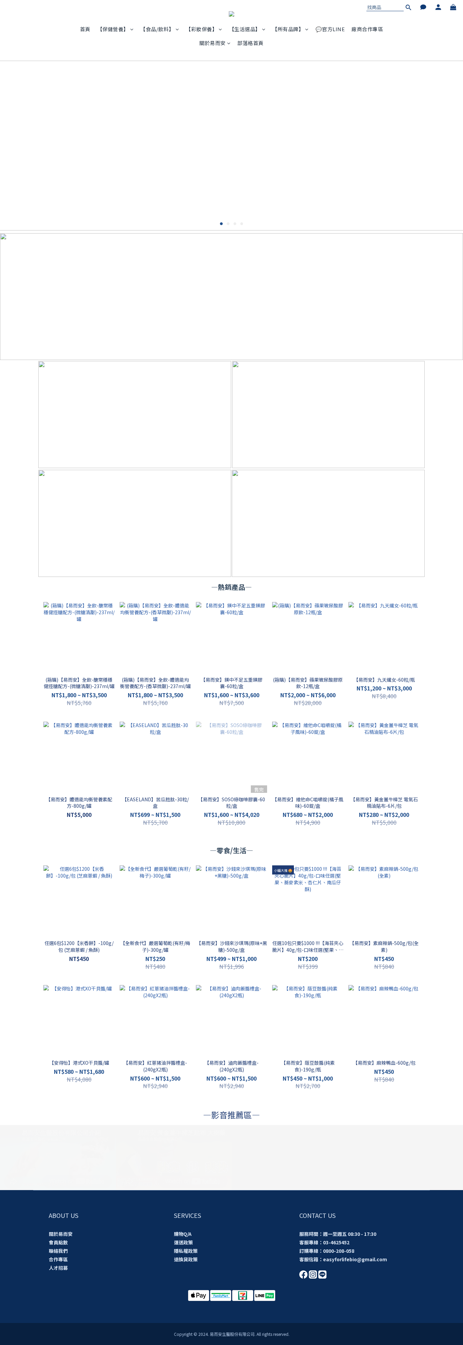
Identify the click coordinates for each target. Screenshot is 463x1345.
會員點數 (58, 1242)
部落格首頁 (250, 42)
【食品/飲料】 (157, 29)
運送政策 (183, 1242)
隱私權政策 (186, 1250)
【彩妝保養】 (201, 29)
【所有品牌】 (288, 29)
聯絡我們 (58, 1250)
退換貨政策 (186, 1259)
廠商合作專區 (367, 29)
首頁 (85, 29)
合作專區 (58, 1259)
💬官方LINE (330, 29)
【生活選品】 (245, 29)
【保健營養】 (113, 29)
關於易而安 (212, 42)
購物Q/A (183, 1233)
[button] (58, 1157)
